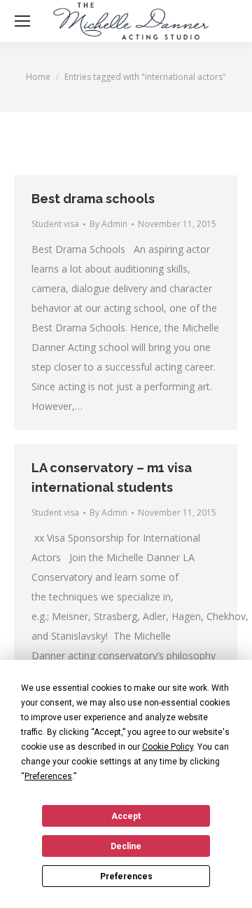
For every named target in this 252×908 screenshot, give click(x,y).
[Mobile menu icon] (22, 21)
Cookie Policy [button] (167, 747)
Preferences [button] (48, 776)
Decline (126, 846)
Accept (126, 816)
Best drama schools (93, 198)
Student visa (55, 224)
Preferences (126, 876)
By (108, 224)
